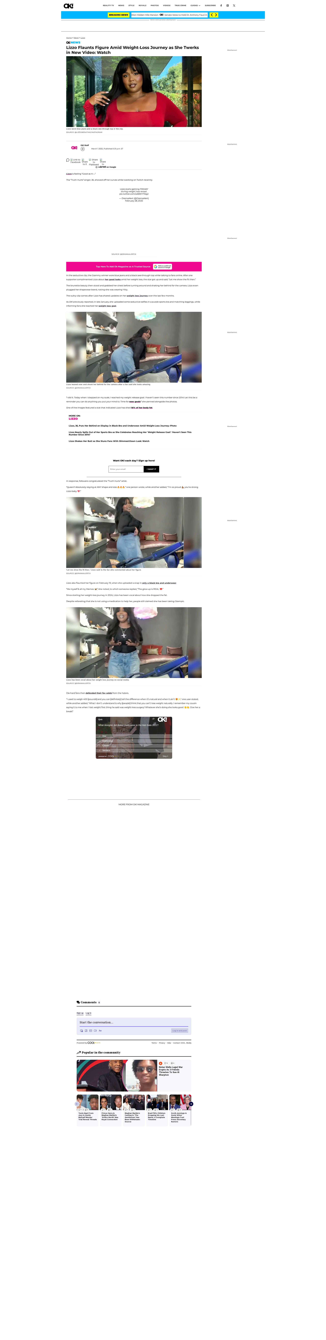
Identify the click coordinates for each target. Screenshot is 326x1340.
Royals (142, 5)
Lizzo (83, 38)
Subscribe (210, 5)
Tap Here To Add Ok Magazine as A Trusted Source (123, 266)
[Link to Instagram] (227, 5)
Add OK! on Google (107, 167)
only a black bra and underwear (159, 583)
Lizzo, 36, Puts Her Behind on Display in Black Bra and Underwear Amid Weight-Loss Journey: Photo (122, 426)
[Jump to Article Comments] (67, 160)
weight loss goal (107, 306)
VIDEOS (166, 5)
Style (131, 5)
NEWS (121, 5)
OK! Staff (85, 145)
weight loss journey (137, 296)
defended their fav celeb (99, 693)
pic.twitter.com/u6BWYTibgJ (133, 194)
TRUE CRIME (180, 5)
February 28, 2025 (134, 201)
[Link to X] (234, 5)
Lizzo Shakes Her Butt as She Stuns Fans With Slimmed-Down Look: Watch (109, 441)
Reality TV (108, 5)
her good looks (113, 279)
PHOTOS (155, 5)
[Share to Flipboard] (94, 160)
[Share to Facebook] (76, 160)
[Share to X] (85, 160)
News (76, 38)
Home (69, 38)
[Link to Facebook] (221, 5)
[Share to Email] (103, 160)
